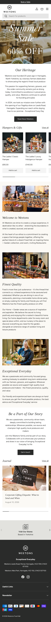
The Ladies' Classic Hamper (10, 158)
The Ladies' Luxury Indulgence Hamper (34, 158)
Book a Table (25, 2)
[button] (42, 9)
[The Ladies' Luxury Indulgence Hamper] (36, 142)
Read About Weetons (25, 119)
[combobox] (25, 16)
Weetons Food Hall (14, 616)
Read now (9, 51)
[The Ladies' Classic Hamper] (12, 142)
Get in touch (25, 452)
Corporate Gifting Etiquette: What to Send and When (22, 496)
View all (45, 127)
